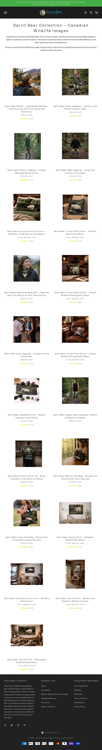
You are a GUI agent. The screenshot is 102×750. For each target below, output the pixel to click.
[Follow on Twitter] (11, 725)
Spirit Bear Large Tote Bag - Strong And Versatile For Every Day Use (27, 538)
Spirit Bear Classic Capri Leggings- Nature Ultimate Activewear (75, 416)
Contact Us (45, 702)
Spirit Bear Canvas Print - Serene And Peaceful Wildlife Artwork (75, 599)
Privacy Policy (79, 706)
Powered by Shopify (65, 738)
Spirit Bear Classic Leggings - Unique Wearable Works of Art (27, 171)
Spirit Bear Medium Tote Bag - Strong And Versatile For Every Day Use (75, 477)
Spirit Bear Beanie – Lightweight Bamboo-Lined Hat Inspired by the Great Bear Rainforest (26, 109)
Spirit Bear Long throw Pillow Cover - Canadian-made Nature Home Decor (26, 232)
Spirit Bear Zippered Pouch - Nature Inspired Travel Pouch (26, 416)
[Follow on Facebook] (5, 725)
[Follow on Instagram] (18, 725)
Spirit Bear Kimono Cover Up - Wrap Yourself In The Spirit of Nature (27, 477)
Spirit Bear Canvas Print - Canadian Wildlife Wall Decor (75, 538)
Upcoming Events (81, 686)
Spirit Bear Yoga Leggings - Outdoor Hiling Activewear (27, 355)
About (43, 686)
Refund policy (79, 702)
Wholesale (78, 694)
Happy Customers (48, 706)
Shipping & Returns (48, 698)
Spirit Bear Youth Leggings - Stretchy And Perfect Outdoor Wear (75, 107)
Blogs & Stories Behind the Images (54, 694)
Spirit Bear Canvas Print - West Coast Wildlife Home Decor (26, 661)
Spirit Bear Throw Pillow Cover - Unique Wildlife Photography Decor (75, 293)
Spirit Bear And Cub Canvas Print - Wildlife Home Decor (26, 599)
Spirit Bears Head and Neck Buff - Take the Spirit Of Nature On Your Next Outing (27, 293)
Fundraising (45, 690)
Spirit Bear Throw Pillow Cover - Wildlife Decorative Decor (75, 232)
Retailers (77, 690)
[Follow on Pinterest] (24, 725)
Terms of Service (80, 698)
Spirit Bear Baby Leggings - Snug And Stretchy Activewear (75, 171)
